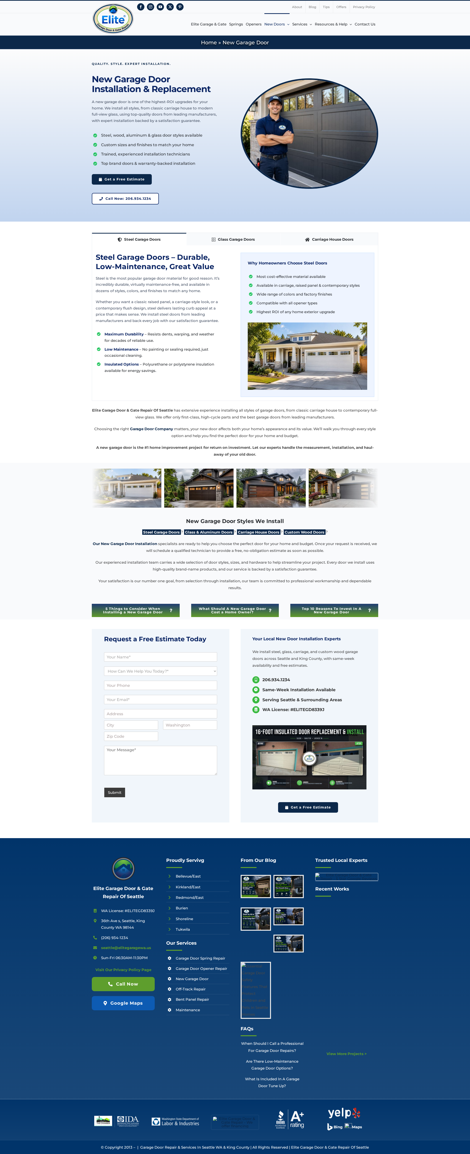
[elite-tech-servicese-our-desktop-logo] (123, 858)
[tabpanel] (235, 323)
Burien (182, 908)
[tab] (139, 239)
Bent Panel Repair (192, 999)
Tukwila (183, 929)
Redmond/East (190, 897)
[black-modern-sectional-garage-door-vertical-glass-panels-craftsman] (343, 505)
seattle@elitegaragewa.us (126, 947)
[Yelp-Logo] (344, 1108)
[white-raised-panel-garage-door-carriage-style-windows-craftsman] (126, 505)
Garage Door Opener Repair (201, 968)
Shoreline (184, 918)
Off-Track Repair (191, 989)
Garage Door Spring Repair (200, 958)
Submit (114, 792)
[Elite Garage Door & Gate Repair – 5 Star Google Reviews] (347, 875)
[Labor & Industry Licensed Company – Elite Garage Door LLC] (175, 1118)
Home (209, 42)
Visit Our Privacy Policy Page (123, 969)
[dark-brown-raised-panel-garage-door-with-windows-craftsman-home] (199, 505)
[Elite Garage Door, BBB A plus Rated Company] (289, 1110)
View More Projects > (347, 1053)
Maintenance (188, 1010)
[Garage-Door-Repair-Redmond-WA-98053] (309, 757)
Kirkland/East (188, 887)
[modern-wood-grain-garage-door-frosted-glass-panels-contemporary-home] (271, 505)
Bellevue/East (188, 876)
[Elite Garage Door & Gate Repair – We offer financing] (235, 1118)
